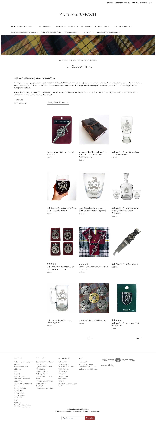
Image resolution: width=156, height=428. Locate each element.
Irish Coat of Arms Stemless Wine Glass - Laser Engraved (61, 209)
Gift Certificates (122, 3)
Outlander (61, 374)
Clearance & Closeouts (107, 32)
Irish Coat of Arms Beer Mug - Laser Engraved (60, 321)
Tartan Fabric (19, 393)
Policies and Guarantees (23, 362)
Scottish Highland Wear (23, 383)
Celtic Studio (62, 371)
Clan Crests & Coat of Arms (23, 32)
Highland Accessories (65, 26)
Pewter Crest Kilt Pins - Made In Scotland (61, 153)
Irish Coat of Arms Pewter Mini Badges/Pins (125, 324)
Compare (61, 130)
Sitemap (17, 403)
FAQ (15, 371)
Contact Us (18, 398)
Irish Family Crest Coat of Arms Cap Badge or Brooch (60, 268)
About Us (17, 364)
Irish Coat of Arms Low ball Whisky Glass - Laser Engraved (92, 209)
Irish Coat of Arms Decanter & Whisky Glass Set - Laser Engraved (125, 210)
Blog (16, 400)
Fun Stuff (87, 32)
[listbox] (61, 102)
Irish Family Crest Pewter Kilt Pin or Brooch (93, 268)
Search (110, 3)
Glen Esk (61, 381)
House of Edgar (63, 364)
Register (143, 3)
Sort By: (50, 102)
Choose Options (62, 134)
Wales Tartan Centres (66, 367)
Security (17, 386)
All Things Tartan (122, 26)
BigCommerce (26, 405)
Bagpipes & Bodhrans (51, 32)
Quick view (60, 126)
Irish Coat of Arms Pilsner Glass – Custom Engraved (126, 153)
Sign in (134, 3)
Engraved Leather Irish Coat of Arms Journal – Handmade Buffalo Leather (92, 154)
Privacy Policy (19, 376)
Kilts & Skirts (44, 26)
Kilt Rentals (86, 26)
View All (60, 386)
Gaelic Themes (63, 369)
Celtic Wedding (102, 26)
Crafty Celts (62, 362)
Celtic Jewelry (71, 32)
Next (138, 338)
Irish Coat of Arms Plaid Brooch (93, 320)
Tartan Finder (19, 395)
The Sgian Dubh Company (67, 383)
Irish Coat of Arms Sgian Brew (125, 264)
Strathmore (62, 379)
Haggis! (17, 374)
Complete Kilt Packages (21, 26)
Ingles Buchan (63, 376)
